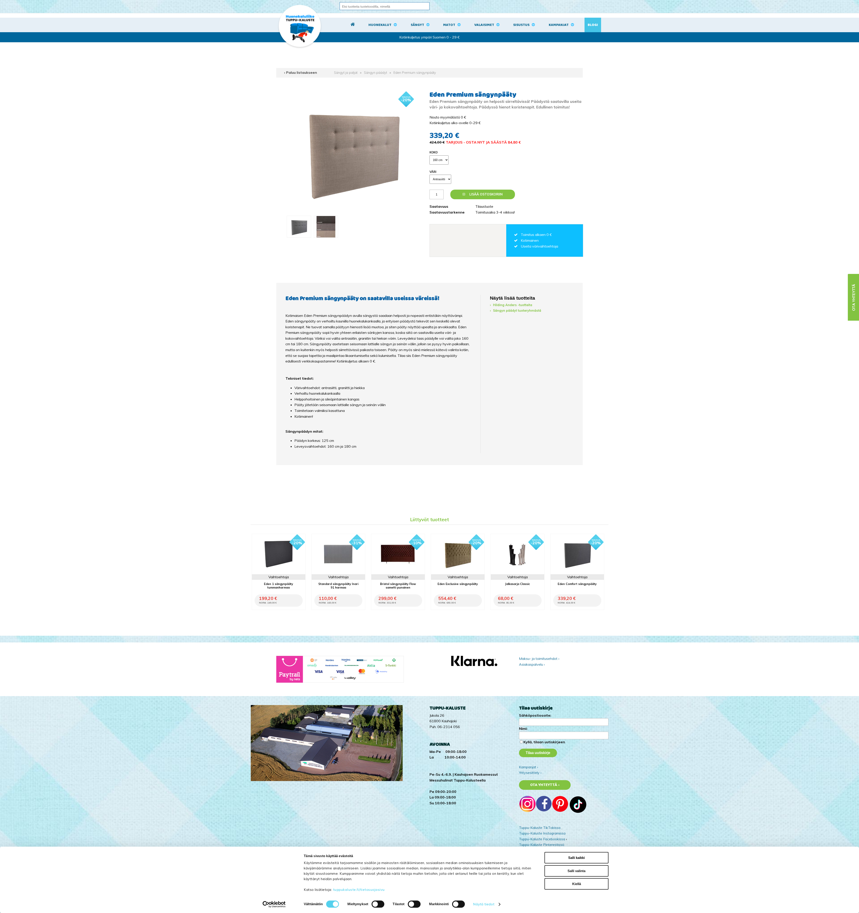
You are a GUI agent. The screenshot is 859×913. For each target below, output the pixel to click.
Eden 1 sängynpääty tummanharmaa (278, 585)
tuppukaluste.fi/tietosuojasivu (359, 890)
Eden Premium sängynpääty (414, 73)
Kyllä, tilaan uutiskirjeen (544, 742)
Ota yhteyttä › (544, 785)
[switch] (378, 904)
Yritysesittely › (530, 772)
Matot (449, 25)
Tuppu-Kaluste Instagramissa (542, 833)
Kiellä (576, 884)
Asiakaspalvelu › (532, 664)
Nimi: (523, 728)
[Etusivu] (352, 25)
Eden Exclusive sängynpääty (458, 584)
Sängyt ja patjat (345, 73)
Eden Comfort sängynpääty (577, 584)
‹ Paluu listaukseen (300, 72)
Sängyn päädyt (375, 73)
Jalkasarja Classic (517, 584)
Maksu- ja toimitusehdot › (539, 658)
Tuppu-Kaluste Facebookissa (542, 839)
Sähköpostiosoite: (535, 715)
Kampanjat (559, 25)
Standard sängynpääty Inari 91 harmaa (338, 585)
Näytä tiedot (483, 904)
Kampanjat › (528, 767)
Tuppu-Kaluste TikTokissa (539, 827)
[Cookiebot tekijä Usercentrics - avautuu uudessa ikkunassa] (274, 904)
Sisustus (521, 25)
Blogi (593, 25)
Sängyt (417, 25)
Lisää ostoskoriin (485, 194)
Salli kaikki (576, 858)
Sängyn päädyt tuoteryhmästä (517, 311)
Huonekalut (379, 25)
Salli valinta (576, 871)
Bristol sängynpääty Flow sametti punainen (398, 585)
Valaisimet (484, 25)
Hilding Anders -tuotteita (512, 305)
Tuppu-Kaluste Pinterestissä (541, 844)
